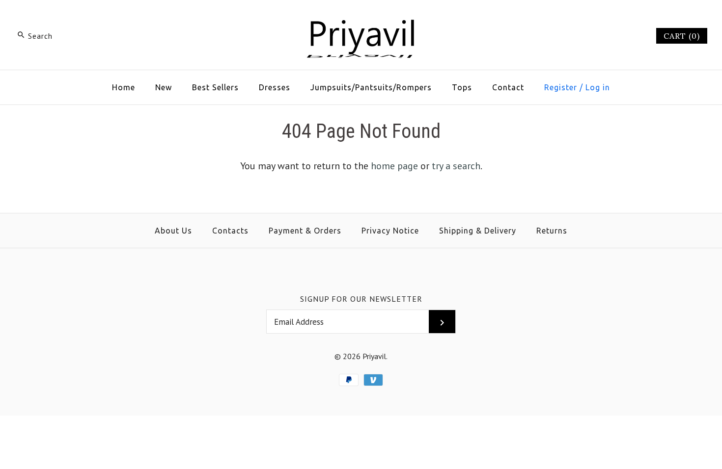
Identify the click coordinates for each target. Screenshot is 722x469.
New (163, 87)
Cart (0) (682, 36)
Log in (597, 87)
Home (123, 87)
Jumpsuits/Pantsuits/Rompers (371, 87)
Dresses (274, 87)
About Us (173, 230)
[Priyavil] (361, 17)
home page (394, 165)
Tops (462, 87)
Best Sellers (215, 87)
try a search (456, 165)
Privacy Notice (390, 230)
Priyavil (374, 356)
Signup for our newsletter (361, 299)
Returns (551, 230)
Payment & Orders (305, 230)
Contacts (230, 230)
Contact (508, 87)
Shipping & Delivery (477, 230)
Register (560, 87)
